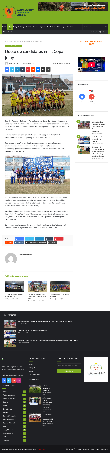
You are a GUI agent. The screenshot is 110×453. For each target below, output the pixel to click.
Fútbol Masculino (9, 395)
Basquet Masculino (9, 416)
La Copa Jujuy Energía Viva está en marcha (14, 295)
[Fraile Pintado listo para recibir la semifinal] (84, 140)
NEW (4, 437)
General (5, 402)
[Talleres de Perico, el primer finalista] (60, 286)
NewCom (50, 27)
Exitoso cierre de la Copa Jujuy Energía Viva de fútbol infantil (37, 296)
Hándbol (6, 440)
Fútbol (10, 27)
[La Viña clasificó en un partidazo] (35, 389)
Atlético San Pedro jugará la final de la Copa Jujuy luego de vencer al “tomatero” (98, 126)
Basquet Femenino (9, 419)
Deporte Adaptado (39, 27)
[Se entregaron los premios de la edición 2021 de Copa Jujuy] (35, 418)
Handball (28, 27)
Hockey (57, 27)
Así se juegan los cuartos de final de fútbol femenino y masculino (47, 402)
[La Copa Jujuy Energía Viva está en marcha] (14, 286)
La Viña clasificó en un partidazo (47, 388)
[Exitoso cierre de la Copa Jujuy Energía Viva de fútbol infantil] (37, 286)
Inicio (4, 27)
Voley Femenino (8, 433)
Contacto (70, 27)
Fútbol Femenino (16, 46)
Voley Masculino (9, 430)
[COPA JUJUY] (18, 12)
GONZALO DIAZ (14, 63)
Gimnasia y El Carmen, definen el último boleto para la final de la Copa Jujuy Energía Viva (98, 151)
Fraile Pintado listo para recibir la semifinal (98, 139)
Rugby (63, 27)
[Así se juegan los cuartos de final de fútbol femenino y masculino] (35, 401)
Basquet (16, 27)
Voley (22, 27)
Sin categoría (7, 409)
